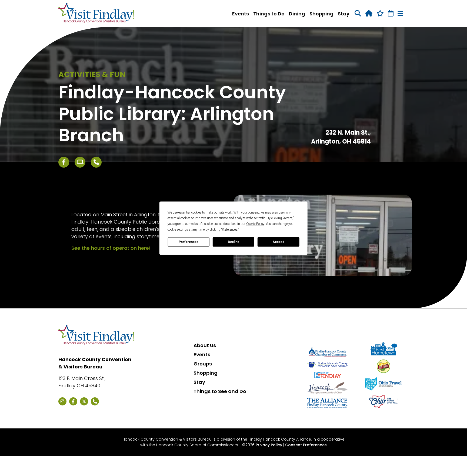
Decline (233, 242)
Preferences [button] (229, 229)
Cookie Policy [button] (255, 223)
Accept (278, 242)
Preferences (188, 242)
